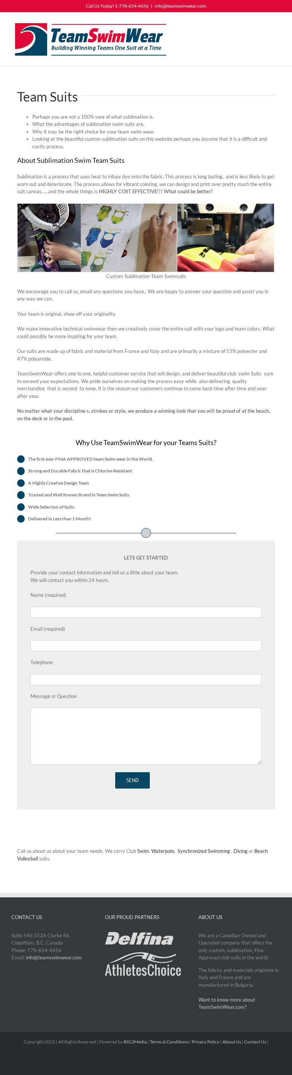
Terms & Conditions (169, 1042)
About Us (231, 1042)
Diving (240, 851)
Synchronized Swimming (204, 851)
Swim (143, 851)
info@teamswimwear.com (180, 6)
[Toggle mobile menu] (278, 25)
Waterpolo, (163, 851)
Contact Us (255, 1042)
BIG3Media (135, 1042)
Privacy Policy (205, 1042)
